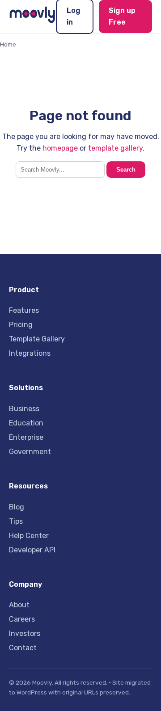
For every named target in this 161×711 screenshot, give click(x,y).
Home (8, 44)
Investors (24, 633)
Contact (23, 648)
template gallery (115, 148)
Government (30, 451)
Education (26, 423)
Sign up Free (122, 16)
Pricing (21, 324)
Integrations (30, 353)
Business (24, 408)
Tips (16, 521)
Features (24, 310)
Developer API (32, 550)
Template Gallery (37, 339)
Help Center (29, 535)
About (19, 605)
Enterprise (26, 437)
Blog (16, 507)
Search (126, 169)
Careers (22, 619)
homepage (60, 148)
